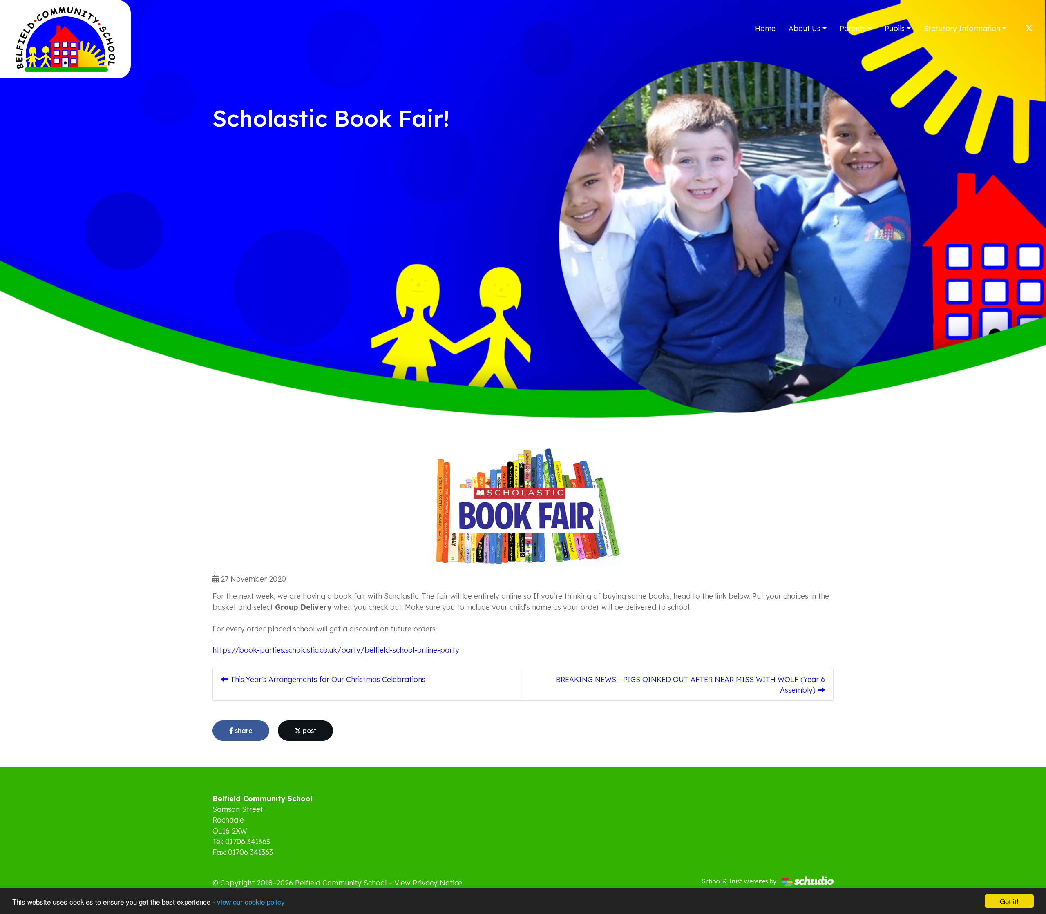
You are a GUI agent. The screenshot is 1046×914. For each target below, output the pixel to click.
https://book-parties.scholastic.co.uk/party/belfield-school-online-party (335, 649)
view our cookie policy (251, 901)
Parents (853, 28)
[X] (1029, 28)
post (308, 731)
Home (765, 28)
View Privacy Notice (428, 882)
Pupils (895, 28)
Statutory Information (962, 28)
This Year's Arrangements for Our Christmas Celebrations (326, 679)
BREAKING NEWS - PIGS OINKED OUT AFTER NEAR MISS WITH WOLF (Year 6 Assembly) (690, 684)
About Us (804, 28)
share (243, 731)
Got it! (1009, 901)
